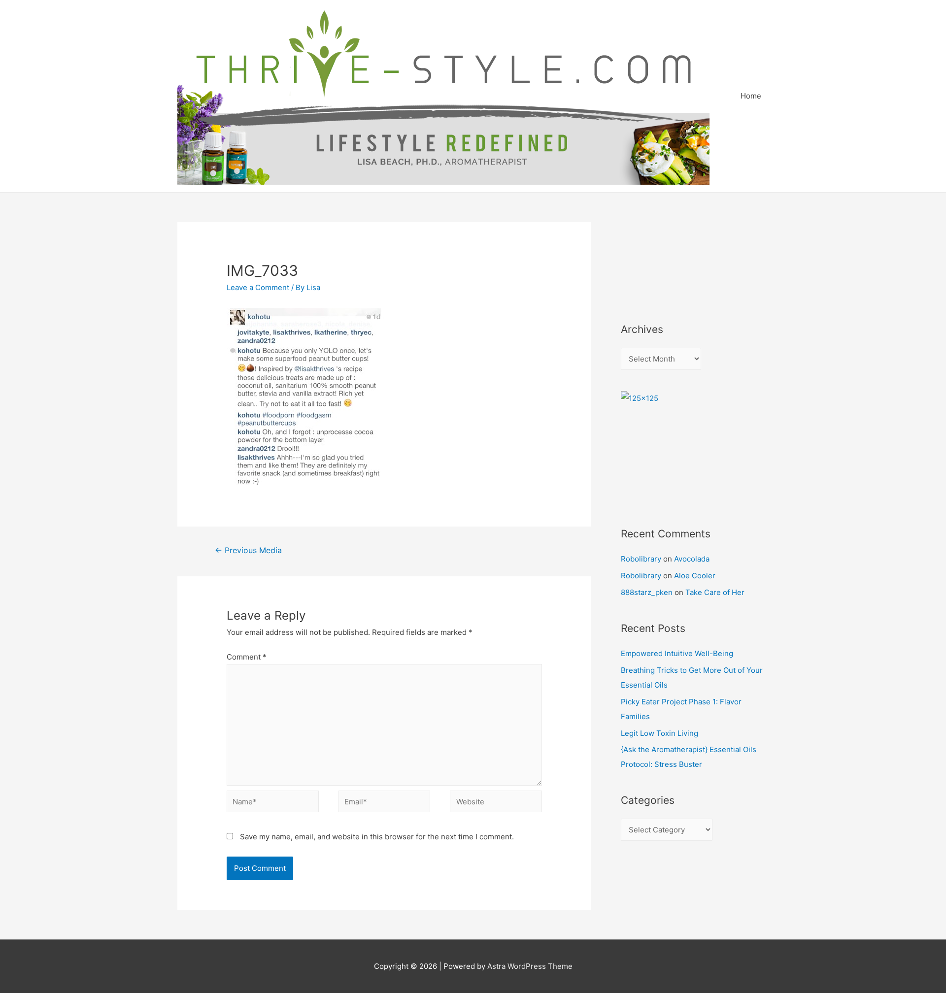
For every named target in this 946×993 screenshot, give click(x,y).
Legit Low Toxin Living (659, 733)
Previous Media (248, 550)
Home (751, 95)
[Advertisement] (665, 259)
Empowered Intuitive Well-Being (677, 653)
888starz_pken (647, 592)
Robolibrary (641, 558)
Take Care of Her (714, 592)
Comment (247, 657)
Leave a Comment (258, 287)
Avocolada (692, 558)
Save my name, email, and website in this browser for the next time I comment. (377, 836)
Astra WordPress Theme (530, 966)
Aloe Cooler (694, 575)
